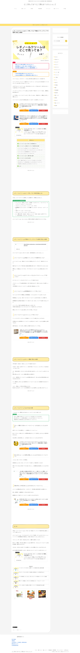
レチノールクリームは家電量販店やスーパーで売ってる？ (27, 151)
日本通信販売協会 (15, 645)
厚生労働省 (14, 639)
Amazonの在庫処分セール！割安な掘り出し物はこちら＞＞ (26, 75)
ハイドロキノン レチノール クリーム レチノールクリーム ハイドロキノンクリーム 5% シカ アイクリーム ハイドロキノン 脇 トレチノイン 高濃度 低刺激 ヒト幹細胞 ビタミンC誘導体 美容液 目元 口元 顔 (33, 105)
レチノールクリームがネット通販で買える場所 (26, 155)
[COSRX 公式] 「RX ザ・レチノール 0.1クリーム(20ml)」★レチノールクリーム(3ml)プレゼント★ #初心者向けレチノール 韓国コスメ (33, 500)
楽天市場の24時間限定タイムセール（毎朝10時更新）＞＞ (26, 67)
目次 (30, 140)
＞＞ (33, 64)
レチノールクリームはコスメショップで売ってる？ (26, 153)
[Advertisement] (40, 16)
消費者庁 (13, 640)
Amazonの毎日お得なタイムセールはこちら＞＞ (24, 73)
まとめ (20, 166)
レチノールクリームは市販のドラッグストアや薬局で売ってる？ (28, 148)
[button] (66, 52)
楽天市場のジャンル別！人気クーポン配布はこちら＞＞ (25, 66)
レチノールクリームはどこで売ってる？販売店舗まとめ (27, 143)
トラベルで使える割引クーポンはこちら (24, 64)
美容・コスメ (15, 627)
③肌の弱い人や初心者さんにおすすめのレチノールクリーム (27, 163)
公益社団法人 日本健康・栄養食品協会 (19, 642)
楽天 (16, 64)
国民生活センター (15, 643)
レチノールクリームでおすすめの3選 (24, 158)
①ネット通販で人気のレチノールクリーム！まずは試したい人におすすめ (29, 160)
